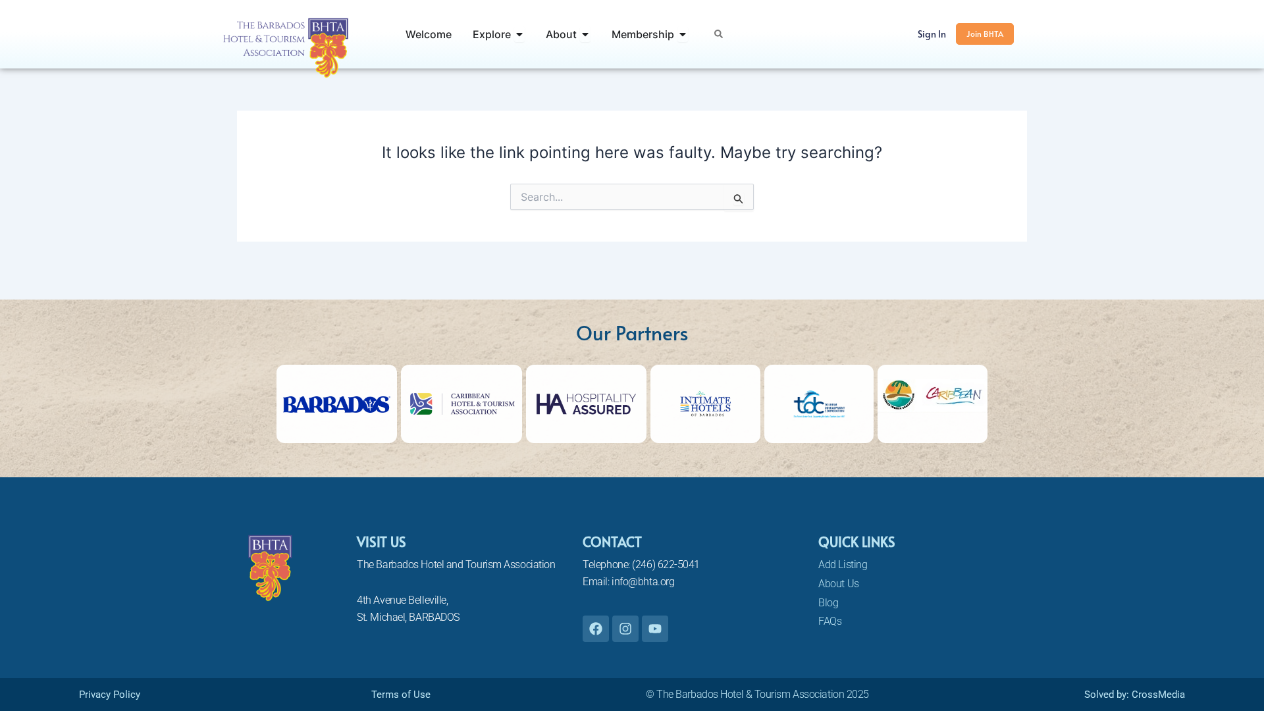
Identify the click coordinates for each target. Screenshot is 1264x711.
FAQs (829, 621)
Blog (828, 602)
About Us (838, 583)
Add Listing (842, 564)
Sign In (932, 34)
